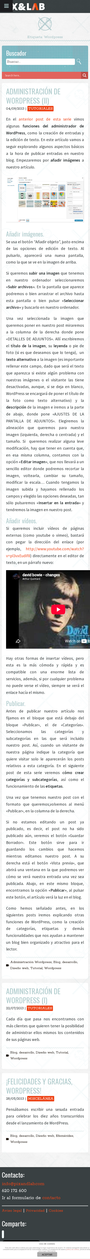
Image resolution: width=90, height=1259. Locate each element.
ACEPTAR (47, 1254)
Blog (56, 962)
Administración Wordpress (31, 962)
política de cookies (72, 1249)
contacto (51, 1198)
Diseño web (19, 968)
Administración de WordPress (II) (33, 96)
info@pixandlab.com (23, 1184)
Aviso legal (12, 1210)
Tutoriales (40, 108)
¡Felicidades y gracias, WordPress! (39, 1086)
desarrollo (69, 962)
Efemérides (64, 1136)
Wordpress (52, 968)
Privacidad (35, 1210)
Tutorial (36, 968)
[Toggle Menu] (6, 6)
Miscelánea (40, 1098)
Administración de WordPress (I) (33, 996)
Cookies (56, 1210)
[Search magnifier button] (84, 75)
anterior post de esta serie (45, 119)
